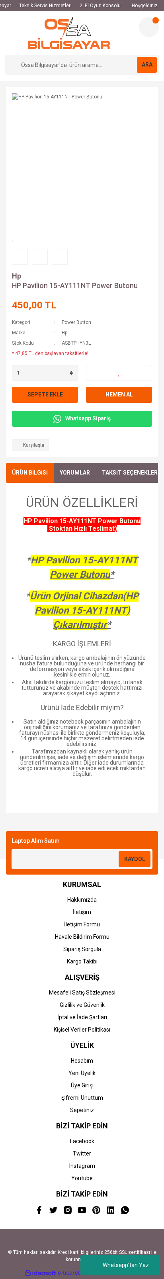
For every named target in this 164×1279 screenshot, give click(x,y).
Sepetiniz (82, 1110)
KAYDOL (134, 859)
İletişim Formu (82, 924)
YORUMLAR (75, 472)
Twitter (82, 1153)
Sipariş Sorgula (82, 949)
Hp (16, 276)
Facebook (82, 1141)
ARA (147, 64)
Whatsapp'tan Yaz (126, 1265)
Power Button (76, 322)
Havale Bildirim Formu (82, 937)
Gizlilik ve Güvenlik (82, 1005)
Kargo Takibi (82, 961)
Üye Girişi (82, 1085)
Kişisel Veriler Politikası (82, 1029)
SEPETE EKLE (45, 394)
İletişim (82, 912)
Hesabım (82, 1060)
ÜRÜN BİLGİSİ (30, 472)
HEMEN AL (119, 394)
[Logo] (69, 33)
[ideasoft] (40, 1273)
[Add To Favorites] (119, 373)
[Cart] (149, 27)
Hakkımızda (82, 899)
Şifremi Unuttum (82, 1098)
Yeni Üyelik (82, 1073)
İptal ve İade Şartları (82, 1017)
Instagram (82, 1166)
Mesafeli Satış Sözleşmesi (82, 992)
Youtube (82, 1178)
